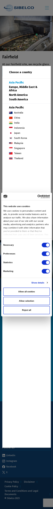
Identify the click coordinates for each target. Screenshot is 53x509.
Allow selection (26, 301)
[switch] (46, 253)
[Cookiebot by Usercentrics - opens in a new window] (38, 196)
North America (18, 94)
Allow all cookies (26, 291)
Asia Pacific (16, 82)
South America (18, 99)
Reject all (26, 310)
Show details (37, 282)
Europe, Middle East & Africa (23, 88)
